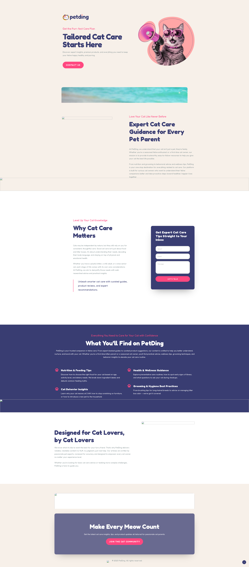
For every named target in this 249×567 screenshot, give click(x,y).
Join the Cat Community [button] (124, 541)
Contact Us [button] (73, 65)
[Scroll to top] (244, 562)
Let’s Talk (173, 279)
